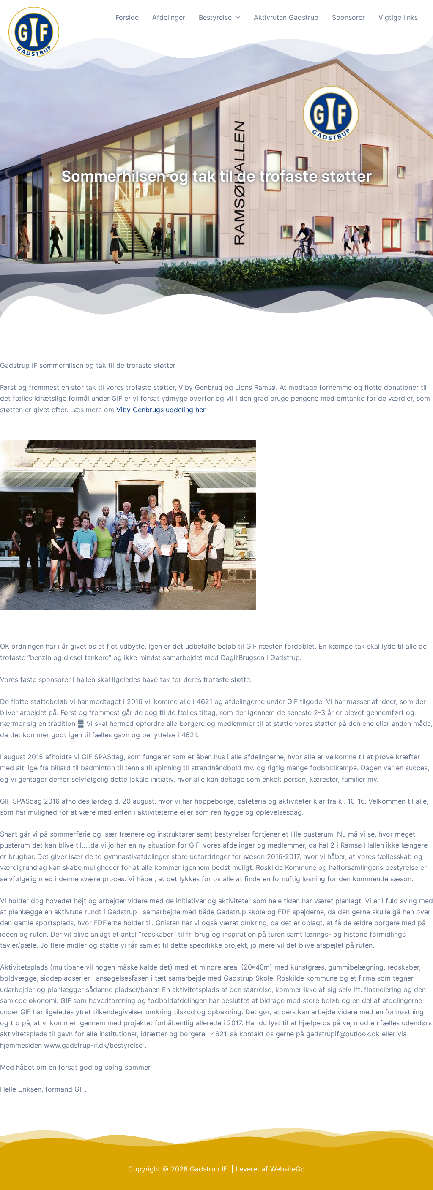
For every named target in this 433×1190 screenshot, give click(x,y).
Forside (127, 17)
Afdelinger (168, 17)
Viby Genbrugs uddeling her (161, 409)
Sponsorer (348, 17)
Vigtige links (398, 17)
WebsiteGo (287, 1169)
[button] (236, 17)
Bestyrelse (215, 17)
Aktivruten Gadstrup (286, 17)
